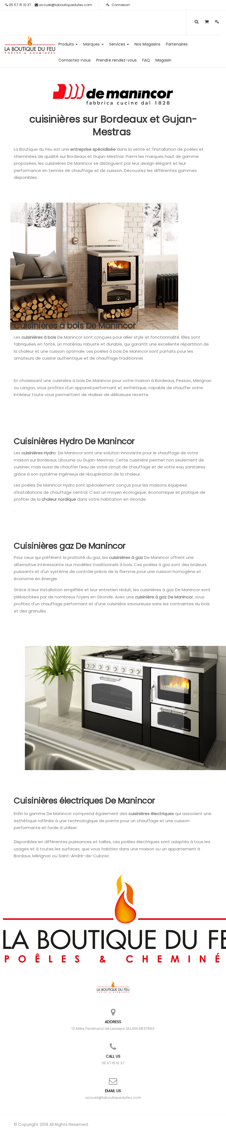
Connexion (120, 4)
